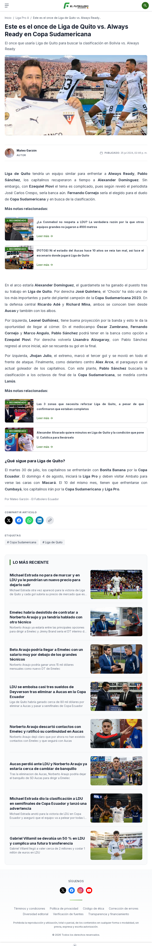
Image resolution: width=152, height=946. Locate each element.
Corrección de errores (123, 908)
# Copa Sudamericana (21, 542)
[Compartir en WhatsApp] (29, 520)
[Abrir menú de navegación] (6, 5)
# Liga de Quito (53, 542)
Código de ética (93, 908)
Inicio (8, 17)
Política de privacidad (64, 908)
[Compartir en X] (9, 520)
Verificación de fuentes (68, 914)
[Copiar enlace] (50, 520)
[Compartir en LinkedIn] (40, 520)
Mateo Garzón (27, 150)
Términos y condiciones (29, 908)
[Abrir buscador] (145, 5)
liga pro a (22, 17)
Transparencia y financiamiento (108, 914)
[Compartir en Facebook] (19, 520)
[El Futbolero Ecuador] (76, 5)
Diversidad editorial (35, 914)
